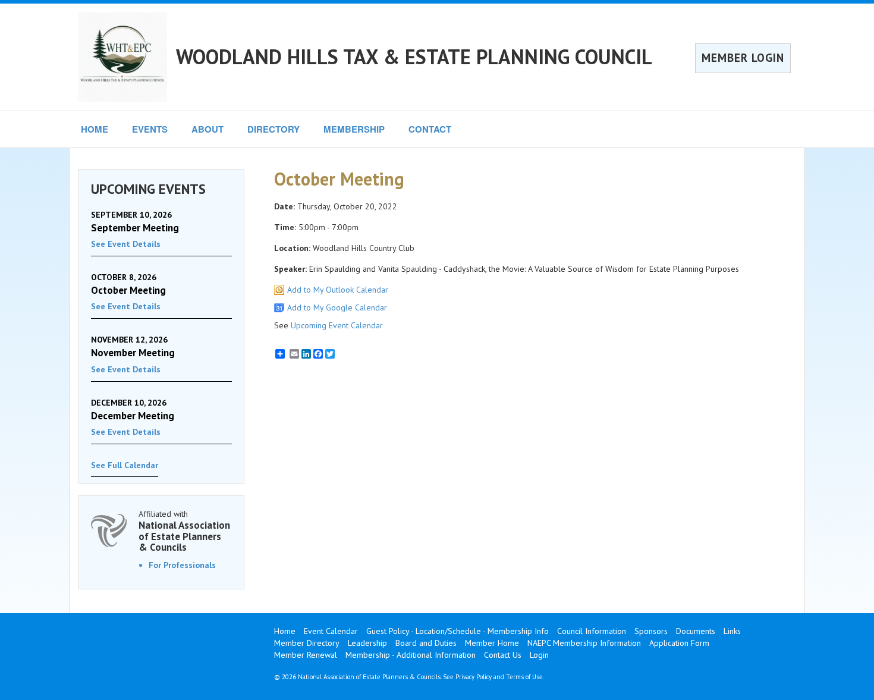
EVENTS (150, 129)
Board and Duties (426, 643)
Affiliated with (184, 530)
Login (539, 654)
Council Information (591, 631)
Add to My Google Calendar (337, 307)
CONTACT (429, 129)
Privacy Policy (473, 677)
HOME (94, 129)
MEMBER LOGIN (743, 58)
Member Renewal (305, 654)
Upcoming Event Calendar (337, 325)
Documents (695, 631)
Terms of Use (524, 677)
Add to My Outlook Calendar (337, 289)
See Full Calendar (124, 465)
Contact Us (502, 654)
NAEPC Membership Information (584, 643)
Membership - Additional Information (410, 654)
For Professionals (182, 565)
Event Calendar (331, 631)
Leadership (367, 643)
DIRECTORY (273, 129)
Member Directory (306, 643)
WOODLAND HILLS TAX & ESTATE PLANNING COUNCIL (414, 56)
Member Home (492, 643)
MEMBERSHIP (354, 129)
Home (284, 631)
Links (732, 631)
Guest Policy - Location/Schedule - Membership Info (457, 631)
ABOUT (207, 129)
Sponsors (651, 631)
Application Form (679, 643)
